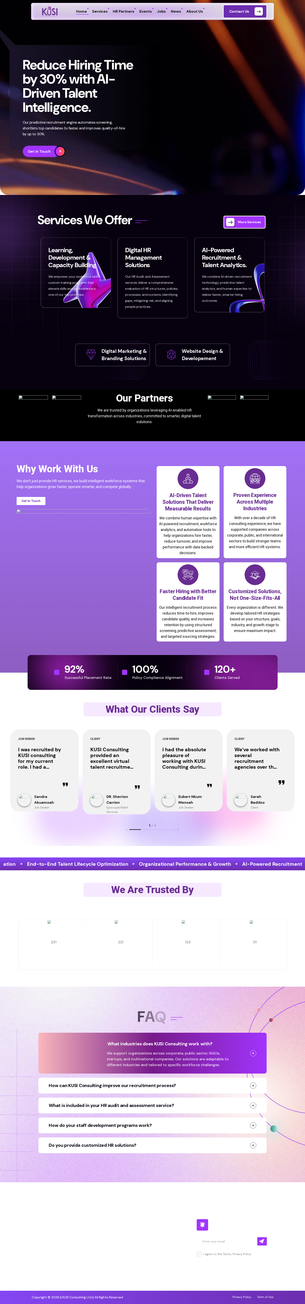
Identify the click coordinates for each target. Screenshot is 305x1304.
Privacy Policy (242, 1297)
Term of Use (265, 1297)
